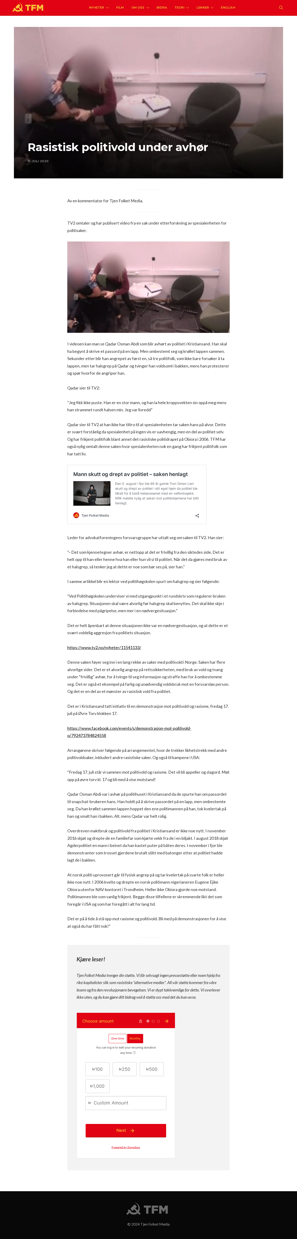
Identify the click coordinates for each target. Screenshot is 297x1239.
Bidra (162, 7)
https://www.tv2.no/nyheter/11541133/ (104, 647)
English (228, 7)
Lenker (203, 7)
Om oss (138, 7)
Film (120, 7)
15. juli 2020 (38, 161)
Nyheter (96, 7)
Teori (179, 7)
